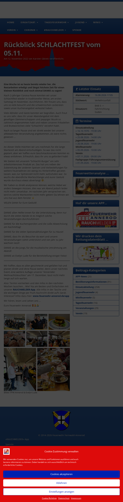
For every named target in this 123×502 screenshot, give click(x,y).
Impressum (76, 498)
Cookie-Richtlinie (49, 498)
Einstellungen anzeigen (61, 491)
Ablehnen (61, 482)
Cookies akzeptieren (61, 474)
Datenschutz (64, 498)
